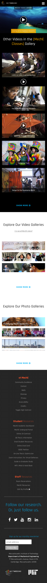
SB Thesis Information (23, 438)
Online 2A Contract (24, 434)
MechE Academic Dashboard (23, 426)
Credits (23, 406)
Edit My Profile (23, 489)
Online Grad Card (23, 446)
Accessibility (23, 402)
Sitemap (23, 394)
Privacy (23, 398)
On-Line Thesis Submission (24, 453)
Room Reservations (23, 481)
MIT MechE (9, 3)
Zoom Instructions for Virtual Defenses (23, 457)
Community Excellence (23, 382)
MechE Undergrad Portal (23, 430)
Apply (23, 390)
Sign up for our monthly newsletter (24, 536)
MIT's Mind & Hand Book (23, 465)
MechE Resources (23, 485)
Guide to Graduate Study (23, 461)
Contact (24, 386)
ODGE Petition (23, 450)
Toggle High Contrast (23, 410)
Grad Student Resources (23, 442)
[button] (43, 3)
